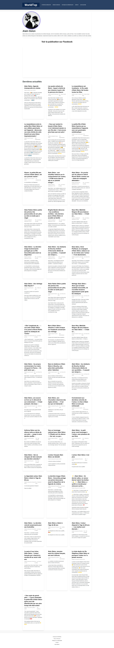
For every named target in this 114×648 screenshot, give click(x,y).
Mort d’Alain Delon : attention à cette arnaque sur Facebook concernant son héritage (56, 329)
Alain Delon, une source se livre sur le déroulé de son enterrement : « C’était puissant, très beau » (33, 401)
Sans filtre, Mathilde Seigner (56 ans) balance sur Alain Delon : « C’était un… (80, 213)
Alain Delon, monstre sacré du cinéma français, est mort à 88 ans (56, 553)
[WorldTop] (31, 5)
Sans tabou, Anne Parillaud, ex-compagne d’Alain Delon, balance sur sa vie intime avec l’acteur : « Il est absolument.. (81, 251)
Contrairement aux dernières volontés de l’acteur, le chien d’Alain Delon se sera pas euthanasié (80, 402)
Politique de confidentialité (57, 640)
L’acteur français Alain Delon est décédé (55, 456)
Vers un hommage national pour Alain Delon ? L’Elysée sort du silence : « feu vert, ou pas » (56, 433)
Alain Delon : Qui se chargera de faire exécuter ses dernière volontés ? (33, 457)
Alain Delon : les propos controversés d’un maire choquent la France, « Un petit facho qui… (32, 367)
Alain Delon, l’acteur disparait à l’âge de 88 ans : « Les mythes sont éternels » (80, 526)
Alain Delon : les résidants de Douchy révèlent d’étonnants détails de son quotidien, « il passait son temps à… (57, 251)
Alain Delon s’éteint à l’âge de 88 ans (55, 524)
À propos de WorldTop (57, 636)
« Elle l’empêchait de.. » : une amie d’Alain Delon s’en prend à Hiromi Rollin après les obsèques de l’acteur (33, 329)
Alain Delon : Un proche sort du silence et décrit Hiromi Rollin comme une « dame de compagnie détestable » (80, 176)
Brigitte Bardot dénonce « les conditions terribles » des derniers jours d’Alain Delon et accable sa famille (56, 214)
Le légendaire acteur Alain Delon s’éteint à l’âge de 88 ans (33, 478)
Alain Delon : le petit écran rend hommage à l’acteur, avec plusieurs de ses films (81, 433)
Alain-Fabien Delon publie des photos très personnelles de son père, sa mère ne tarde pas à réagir (33, 214)
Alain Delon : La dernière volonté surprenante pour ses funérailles (33, 525)
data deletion (57, 644)
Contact (57, 642)
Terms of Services (57, 638)
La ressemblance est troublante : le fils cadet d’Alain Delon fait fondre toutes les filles (80, 89)
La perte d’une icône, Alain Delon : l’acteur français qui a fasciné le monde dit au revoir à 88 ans (32, 555)
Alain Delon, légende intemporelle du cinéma (32, 87)
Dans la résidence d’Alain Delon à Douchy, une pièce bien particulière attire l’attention (56, 367)
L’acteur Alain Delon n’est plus (80, 456)
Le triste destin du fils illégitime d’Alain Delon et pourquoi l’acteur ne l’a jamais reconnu (80, 554)
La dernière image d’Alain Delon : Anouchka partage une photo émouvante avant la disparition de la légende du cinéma (57, 480)
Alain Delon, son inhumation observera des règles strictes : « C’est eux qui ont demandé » (57, 401)
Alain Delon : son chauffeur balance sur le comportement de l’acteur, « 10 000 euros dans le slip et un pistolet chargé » (57, 177)
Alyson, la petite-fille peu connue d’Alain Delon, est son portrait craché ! (33, 174)
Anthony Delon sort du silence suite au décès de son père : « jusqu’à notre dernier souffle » (33, 433)
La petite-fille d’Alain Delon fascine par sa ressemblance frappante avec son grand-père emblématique (80, 128)
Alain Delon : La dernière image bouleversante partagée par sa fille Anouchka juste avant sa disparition (32, 251)
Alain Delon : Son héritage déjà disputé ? (33, 285)
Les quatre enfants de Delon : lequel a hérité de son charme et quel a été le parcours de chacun (56, 89)
